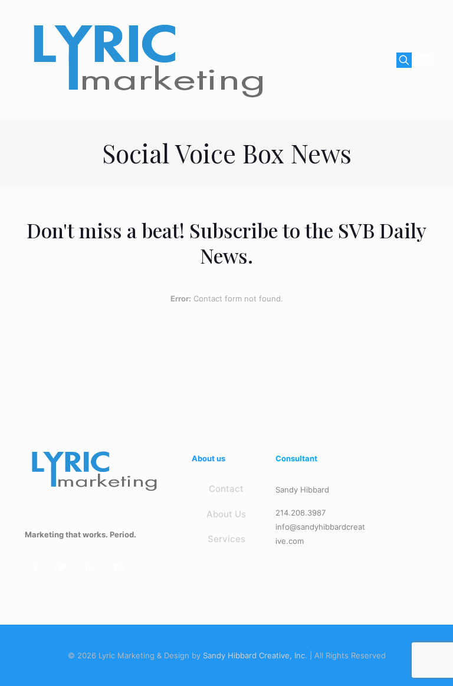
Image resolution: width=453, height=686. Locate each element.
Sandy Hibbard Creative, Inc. (255, 655)
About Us (226, 514)
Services (226, 538)
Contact (226, 488)
